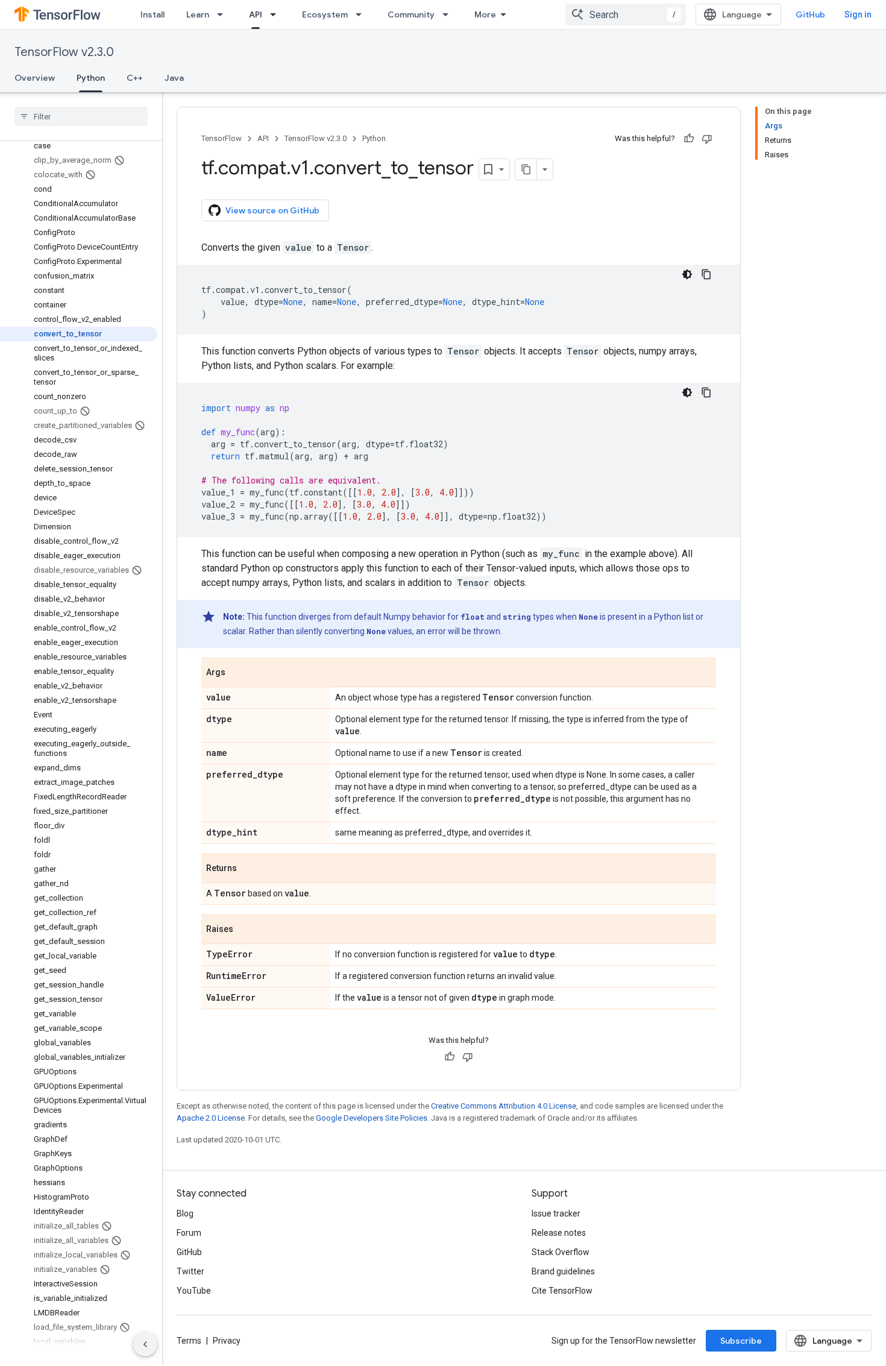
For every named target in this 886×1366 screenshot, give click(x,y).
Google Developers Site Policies (371, 1117)
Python (91, 77)
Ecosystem (325, 14)
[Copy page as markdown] (526, 169)
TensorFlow (221, 138)
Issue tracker (556, 1213)
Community (411, 14)
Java (174, 77)
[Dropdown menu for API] (276, 14)
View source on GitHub (272, 210)
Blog (185, 1213)
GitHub (810, 14)
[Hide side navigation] (145, 1344)
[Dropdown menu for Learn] (223, 14)
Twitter (190, 1271)
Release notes (559, 1233)
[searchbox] (81, 116)
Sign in (858, 14)
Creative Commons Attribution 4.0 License (503, 1105)
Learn (197, 14)
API (255, 14)
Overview (34, 77)
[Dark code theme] (687, 274)
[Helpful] (689, 139)
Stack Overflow (560, 1252)
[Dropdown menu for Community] (449, 14)
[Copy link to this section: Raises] (245, 930)
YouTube (194, 1290)
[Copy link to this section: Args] (237, 673)
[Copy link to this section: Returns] (249, 869)
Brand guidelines (563, 1271)
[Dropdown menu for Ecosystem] (362, 14)
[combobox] (625, 14)
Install (152, 14)
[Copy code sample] (706, 274)
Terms (189, 1341)
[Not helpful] (707, 139)
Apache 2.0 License (211, 1117)
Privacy (226, 1341)
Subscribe (741, 1340)
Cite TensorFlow (562, 1290)
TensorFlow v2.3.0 (64, 52)
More (485, 14)
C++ (135, 77)
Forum (189, 1233)
